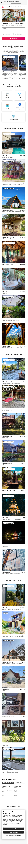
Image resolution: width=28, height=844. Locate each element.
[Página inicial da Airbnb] (3, 7)
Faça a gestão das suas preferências (13, 835)
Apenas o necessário (13, 832)
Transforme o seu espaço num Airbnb (16, 6)
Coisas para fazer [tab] (19, 782)
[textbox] (7, 34)
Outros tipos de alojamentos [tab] (8, 782)
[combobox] (13, 30)
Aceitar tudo (13, 828)
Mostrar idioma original (16, 3)
